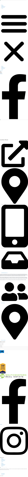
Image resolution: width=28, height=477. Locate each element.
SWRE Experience (3, 6)
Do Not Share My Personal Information (7, 472)
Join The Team (3, 7)
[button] (14, 37)
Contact (2, 69)
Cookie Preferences (5, 471)
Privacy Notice (3, 473)
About (2, 458)
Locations (2, 463)
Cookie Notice (2, 474)
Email (0, 344)
